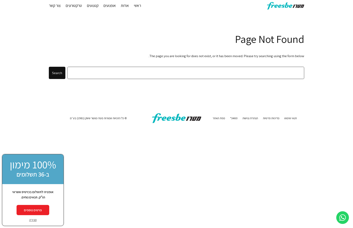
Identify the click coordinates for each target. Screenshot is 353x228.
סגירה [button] (33, 220)
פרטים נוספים (33, 210)
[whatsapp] (342, 217)
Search (57, 73)
